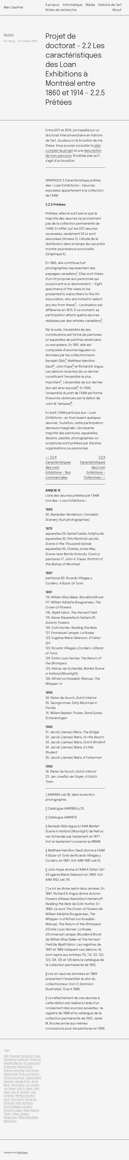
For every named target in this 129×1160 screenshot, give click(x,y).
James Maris (18, 1085)
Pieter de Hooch (24, 1103)
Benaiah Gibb (25, 1067)
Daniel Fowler (11, 1074)
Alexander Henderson (21, 1056)
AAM (6, 1056)
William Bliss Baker (28, 1117)
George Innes (22, 1081)
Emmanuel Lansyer (14, 1078)
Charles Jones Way (14, 1070)
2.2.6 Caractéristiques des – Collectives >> (92, 467)
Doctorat (9, 35)
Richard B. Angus (13, 1110)
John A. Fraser (24, 1088)
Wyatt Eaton (10, 1121)
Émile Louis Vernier (29, 1074)
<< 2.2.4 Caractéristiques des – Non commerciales (58, 467)
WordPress (23, 1153)
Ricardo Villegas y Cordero (18, 1107)
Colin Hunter (32, 1070)
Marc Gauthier (13, 7)
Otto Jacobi (17, 1099)
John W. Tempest (20, 1092)
